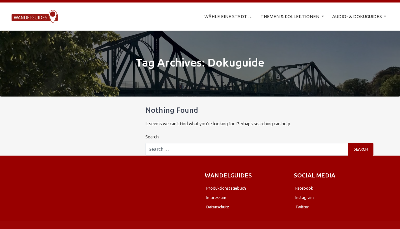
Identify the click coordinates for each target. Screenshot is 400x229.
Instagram (304, 197)
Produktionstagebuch (226, 188)
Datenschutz (217, 207)
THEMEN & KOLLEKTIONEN (290, 16)
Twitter (302, 207)
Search (152, 136)
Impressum (216, 197)
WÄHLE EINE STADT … (228, 16)
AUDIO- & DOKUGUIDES (357, 16)
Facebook (304, 188)
